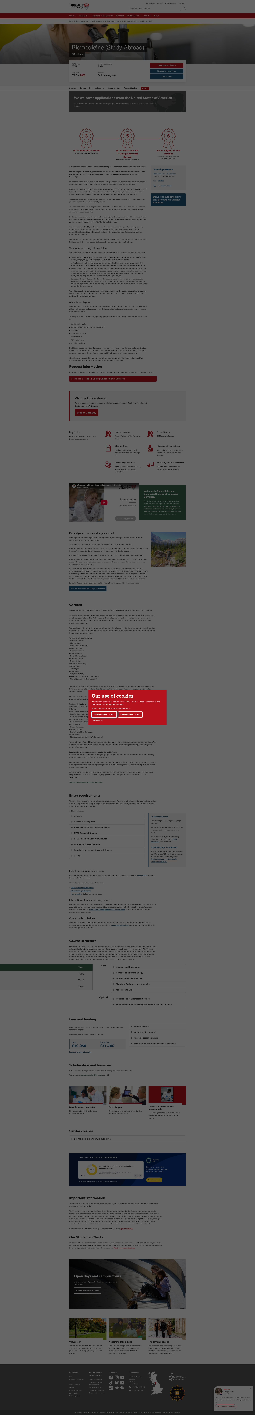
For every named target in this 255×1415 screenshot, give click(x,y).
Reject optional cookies (130, 714)
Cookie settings (97, 720)
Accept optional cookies (104, 714)
